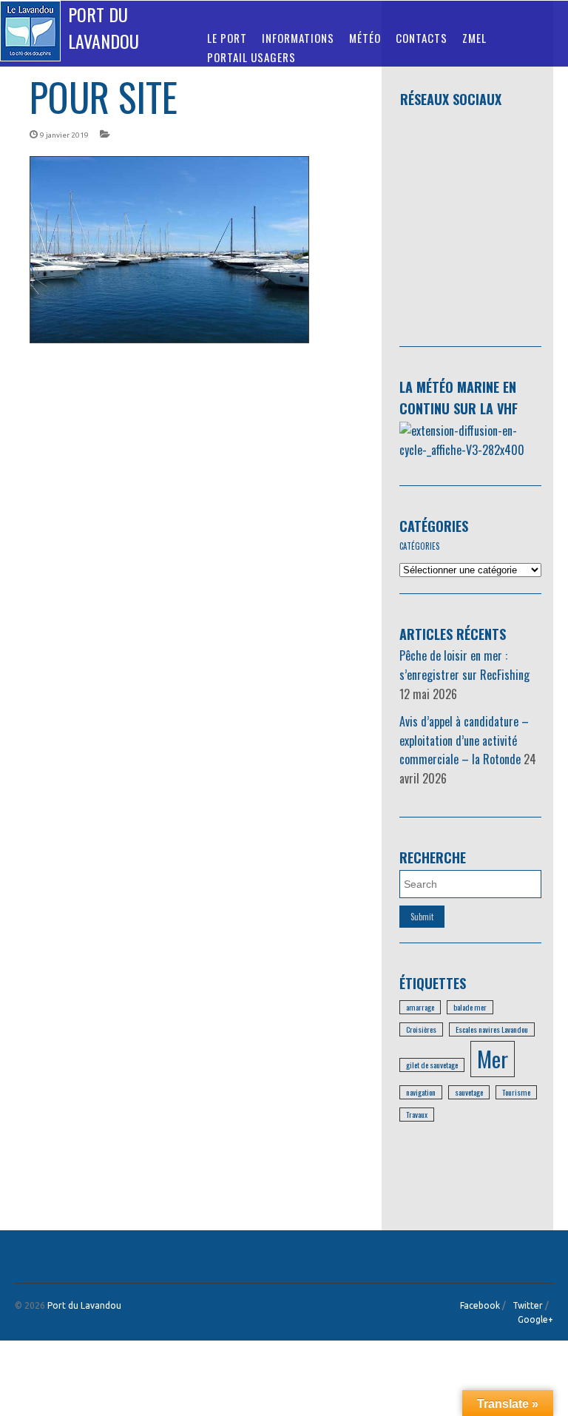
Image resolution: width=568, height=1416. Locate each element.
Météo (365, 38)
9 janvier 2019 (64, 135)
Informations (298, 38)
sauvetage (469, 1092)
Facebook (480, 1305)
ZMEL (474, 38)
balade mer (470, 1007)
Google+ (535, 1319)
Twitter (528, 1305)
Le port (227, 38)
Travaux (416, 1114)
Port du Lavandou (103, 27)
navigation (421, 1092)
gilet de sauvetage (432, 1065)
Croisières (421, 1029)
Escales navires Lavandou (492, 1029)
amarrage (420, 1007)
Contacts (421, 38)
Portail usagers (251, 57)
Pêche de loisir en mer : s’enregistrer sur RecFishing (464, 665)
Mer (492, 1058)
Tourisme (516, 1092)
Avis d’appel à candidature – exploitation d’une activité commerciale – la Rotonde (464, 740)
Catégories (433, 526)
